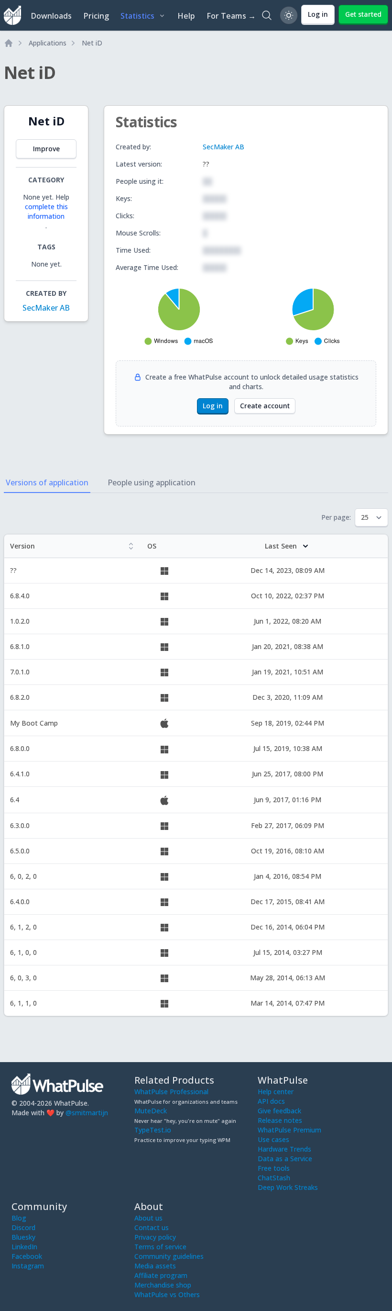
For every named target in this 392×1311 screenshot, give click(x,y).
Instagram (27, 1265)
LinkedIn (24, 1246)
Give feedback (279, 1110)
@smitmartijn (86, 1112)
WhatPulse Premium (289, 1129)
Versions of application (47, 482)
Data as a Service (285, 1158)
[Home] (8, 43)
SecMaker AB (46, 308)
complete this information (46, 211)
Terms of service (160, 1246)
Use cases (273, 1139)
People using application (152, 482)
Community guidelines (169, 1256)
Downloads (51, 16)
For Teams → (231, 16)
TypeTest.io (152, 1129)
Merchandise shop (162, 1284)
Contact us (151, 1227)
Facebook (26, 1256)
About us (148, 1217)
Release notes (280, 1120)
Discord (23, 1227)
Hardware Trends (284, 1149)
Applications (47, 42)
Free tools (274, 1168)
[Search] (266, 15)
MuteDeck (150, 1110)
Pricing (96, 16)
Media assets (155, 1265)
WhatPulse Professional (171, 1091)
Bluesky (23, 1237)
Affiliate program (160, 1275)
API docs (271, 1101)
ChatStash (274, 1177)
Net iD (92, 42)
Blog (18, 1217)
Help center (276, 1091)
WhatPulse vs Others (167, 1294)
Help (186, 16)
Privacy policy (155, 1237)
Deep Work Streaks (288, 1187)
